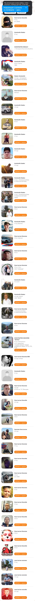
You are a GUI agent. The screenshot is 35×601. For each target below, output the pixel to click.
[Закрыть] (26, 8)
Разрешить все (10, 12)
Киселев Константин (20, 429)
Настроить (21, 12)
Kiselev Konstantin (19, 76)
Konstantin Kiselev (19, 32)
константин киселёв (20, 589)
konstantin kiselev (19, 105)
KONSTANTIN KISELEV (21, 47)
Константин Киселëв (20, 309)
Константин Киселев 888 (22, 356)
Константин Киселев (20, 90)
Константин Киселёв (20, 18)
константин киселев (20, 560)
